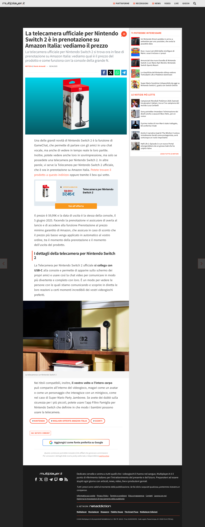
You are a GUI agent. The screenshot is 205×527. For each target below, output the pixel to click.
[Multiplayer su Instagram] (46, 479)
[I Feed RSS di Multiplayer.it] (66, 479)
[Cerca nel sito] (194, 3)
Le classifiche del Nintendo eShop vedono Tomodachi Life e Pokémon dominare (158, 73)
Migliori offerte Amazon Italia (69, 420)
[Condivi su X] (110, 72)
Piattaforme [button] (122, 3)
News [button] (158, 3)
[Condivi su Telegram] (124, 72)
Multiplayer (82, 511)
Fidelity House (117, 511)
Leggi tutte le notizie (169, 154)
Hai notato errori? (40, 433)
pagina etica (104, 456)
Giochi (186, 3)
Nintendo (38, 420)
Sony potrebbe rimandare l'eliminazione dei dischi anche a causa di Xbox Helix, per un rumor (159, 114)
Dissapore (105, 511)
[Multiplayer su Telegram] (51, 479)
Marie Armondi (40, 66)
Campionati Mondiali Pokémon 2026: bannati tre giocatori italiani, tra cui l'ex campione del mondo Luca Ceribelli (160, 103)
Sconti (97, 420)
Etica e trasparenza (136, 495)
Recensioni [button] (142, 3)
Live (176, 3)
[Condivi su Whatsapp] (117, 72)
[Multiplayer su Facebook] (36, 479)
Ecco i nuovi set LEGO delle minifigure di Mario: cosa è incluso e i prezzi (157, 52)
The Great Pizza (131, 511)
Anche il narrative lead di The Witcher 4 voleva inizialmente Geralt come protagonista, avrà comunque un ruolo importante (160, 135)
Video (167, 3)
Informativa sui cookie (86, 495)
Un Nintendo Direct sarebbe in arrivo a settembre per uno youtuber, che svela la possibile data (158, 41)
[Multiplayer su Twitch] (56, 479)
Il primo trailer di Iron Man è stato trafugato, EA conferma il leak (159, 124)
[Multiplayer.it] (13, 3)
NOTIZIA (28, 66)
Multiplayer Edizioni (148, 511)
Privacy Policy (102, 495)
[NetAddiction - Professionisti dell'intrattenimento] (100, 506)
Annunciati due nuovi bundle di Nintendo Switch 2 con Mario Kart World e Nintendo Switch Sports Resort (158, 62)
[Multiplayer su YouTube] (61, 479)
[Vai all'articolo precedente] (201, 263)
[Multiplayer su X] (41, 479)
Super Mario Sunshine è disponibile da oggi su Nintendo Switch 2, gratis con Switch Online (160, 84)
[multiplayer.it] (51, 473)
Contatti (149, 495)
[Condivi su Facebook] (104, 72)
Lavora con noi (160, 495)
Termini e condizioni (118, 495)
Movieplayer (93, 511)
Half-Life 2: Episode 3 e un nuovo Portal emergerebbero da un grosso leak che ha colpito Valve (158, 146)
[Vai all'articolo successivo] (3, 263)
